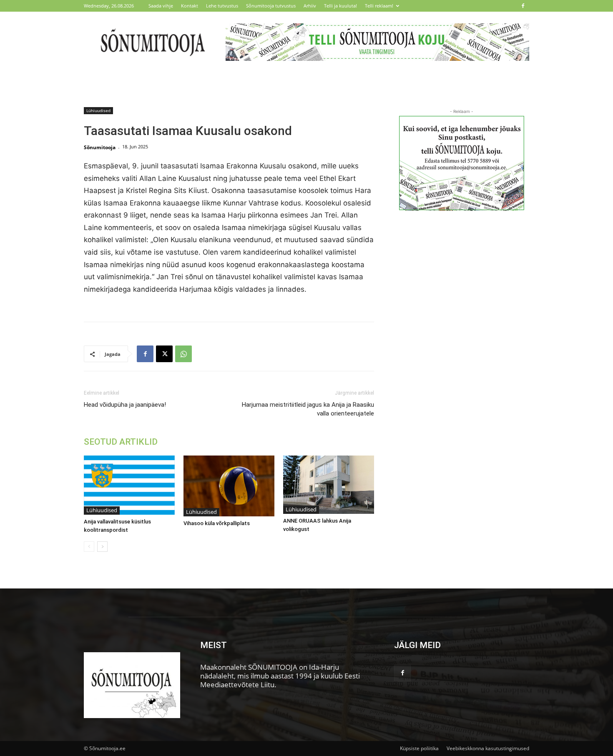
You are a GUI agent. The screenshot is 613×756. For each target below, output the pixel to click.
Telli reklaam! (379, 6)
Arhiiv (310, 6)
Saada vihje (160, 6)
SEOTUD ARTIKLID (121, 442)
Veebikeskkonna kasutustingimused (488, 748)
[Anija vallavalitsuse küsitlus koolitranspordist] (129, 485)
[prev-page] (89, 546)
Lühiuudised (98, 110)
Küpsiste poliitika (419, 748)
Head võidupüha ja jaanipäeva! (125, 404)
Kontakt (189, 6)
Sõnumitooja (100, 147)
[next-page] (102, 546)
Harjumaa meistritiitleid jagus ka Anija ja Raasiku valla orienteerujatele (308, 409)
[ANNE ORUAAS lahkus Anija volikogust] (328, 485)
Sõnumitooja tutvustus (271, 6)
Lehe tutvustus (222, 6)
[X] (164, 353)
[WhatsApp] (183, 353)
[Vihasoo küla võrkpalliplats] (228, 486)
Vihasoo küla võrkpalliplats (216, 523)
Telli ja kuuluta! (340, 6)
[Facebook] (523, 6)
